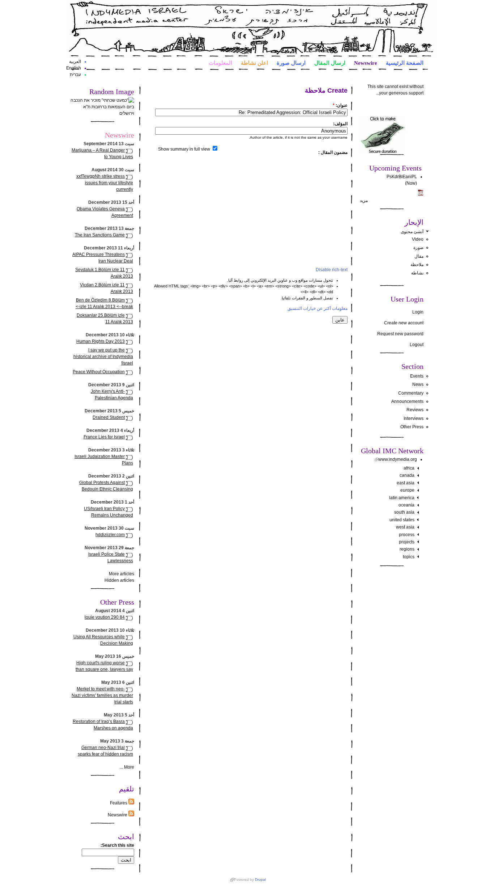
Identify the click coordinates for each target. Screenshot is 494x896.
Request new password (400, 333)
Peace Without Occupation (99, 371)
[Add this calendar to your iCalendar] (420, 194)
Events (416, 376)
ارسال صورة (291, 63)
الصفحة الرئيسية (404, 63)
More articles (121, 573)
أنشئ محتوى (412, 231)
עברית (75, 74)
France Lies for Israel (104, 436)
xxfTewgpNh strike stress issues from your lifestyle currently (104, 183)
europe (407, 490)
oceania (406, 505)
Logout (416, 344)
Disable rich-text (332, 269)
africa (409, 468)
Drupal (260, 880)
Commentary (410, 393)
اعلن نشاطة (254, 63)
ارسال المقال (329, 63)
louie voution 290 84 (105, 617)
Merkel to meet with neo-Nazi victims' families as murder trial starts (102, 695)
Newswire (365, 63)
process (406, 534)
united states (401, 519)
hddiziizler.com (110, 534)
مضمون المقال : (333, 152)
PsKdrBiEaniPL (402, 176)
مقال (418, 256)
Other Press (411, 426)
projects (406, 541)
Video (417, 239)
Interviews (413, 418)
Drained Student (109, 417)
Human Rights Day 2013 (100, 341)
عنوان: (340, 105)
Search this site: (117, 845)
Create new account (403, 322)
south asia (404, 512)
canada (407, 475)
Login (417, 312)
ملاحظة (416, 264)
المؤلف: (340, 123)
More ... (127, 767)
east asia (405, 482)
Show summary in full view (184, 149)
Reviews (414, 409)
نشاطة (417, 272)
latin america (401, 497)
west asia (405, 527)
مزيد (364, 200)
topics (408, 556)
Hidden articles (119, 580)
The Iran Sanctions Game (100, 234)
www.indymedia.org (397, 459)
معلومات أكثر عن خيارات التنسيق (318, 308)
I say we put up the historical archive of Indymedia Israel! (103, 357)
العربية (75, 61)
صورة (418, 247)
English (73, 68)
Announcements (407, 401)
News (417, 384)
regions (407, 549)
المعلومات (220, 63)
